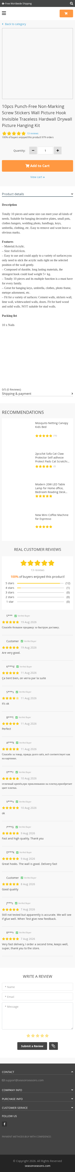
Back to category (15, 24)
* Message (11, 1006)
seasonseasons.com (37, 1166)
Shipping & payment (16, 394)
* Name (10, 987)
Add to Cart (39, 165)
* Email (9, 997)
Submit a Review (32, 1046)
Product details (13, 194)
